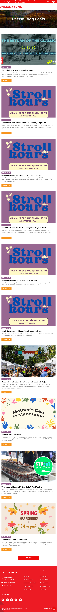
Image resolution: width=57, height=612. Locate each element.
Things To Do (6, 120)
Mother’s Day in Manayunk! (11, 434)
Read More (5, 80)
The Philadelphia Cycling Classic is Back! (17, 70)
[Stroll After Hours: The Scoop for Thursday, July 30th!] (28, 154)
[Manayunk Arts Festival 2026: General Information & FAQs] (28, 361)
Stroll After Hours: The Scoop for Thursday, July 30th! (21, 175)
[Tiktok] (12, 1)
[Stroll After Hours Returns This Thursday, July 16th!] (28, 259)
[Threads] (7, 1)
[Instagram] (4, 1)
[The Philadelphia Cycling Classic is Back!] (28, 49)
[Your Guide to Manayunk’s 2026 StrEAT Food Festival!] (28, 466)
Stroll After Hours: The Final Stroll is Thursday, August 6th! (23, 123)
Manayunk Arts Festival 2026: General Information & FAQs (23, 382)
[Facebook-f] (9, 1)
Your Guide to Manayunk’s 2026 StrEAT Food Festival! (22, 487)
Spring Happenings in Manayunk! (14, 539)
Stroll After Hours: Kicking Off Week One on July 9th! (21, 331)
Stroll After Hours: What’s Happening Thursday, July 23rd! (23, 228)
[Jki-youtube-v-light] (8, 2)
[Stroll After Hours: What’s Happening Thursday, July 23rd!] (28, 207)
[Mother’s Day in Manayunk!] (28, 413)
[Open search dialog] (53, 2)
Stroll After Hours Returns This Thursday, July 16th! (21, 280)
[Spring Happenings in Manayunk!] (28, 518)
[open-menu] (53, 6)
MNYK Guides (6, 67)
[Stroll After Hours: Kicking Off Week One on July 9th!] (28, 310)
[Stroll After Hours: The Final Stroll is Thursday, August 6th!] (28, 102)
